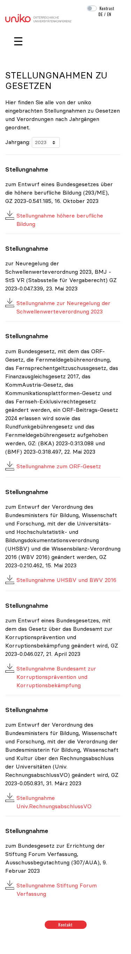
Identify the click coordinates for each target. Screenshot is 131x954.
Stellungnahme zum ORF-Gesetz (58, 466)
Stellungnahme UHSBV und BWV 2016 (66, 579)
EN (109, 14)
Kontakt (65, 924)
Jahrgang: (17, 141)
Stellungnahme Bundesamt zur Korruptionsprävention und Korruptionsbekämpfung (56, 677)
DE (101, 14)
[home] (38, 17)
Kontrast (107, 8)
